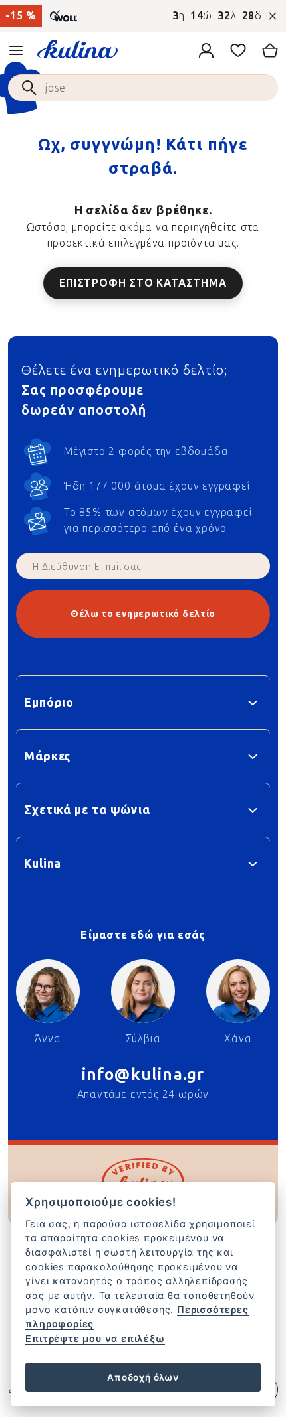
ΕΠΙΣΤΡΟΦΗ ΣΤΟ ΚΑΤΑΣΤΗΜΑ (142, 283)
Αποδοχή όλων (143, 1377)
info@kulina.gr (143, 1074)
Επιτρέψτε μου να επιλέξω (94, 1338)
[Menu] (16, 50)
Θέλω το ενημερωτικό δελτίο (143, 614)
